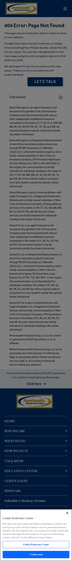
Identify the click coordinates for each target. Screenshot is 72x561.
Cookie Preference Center (36, 544)
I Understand (36, 554)
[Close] (67, 513)
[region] (36, 535)
